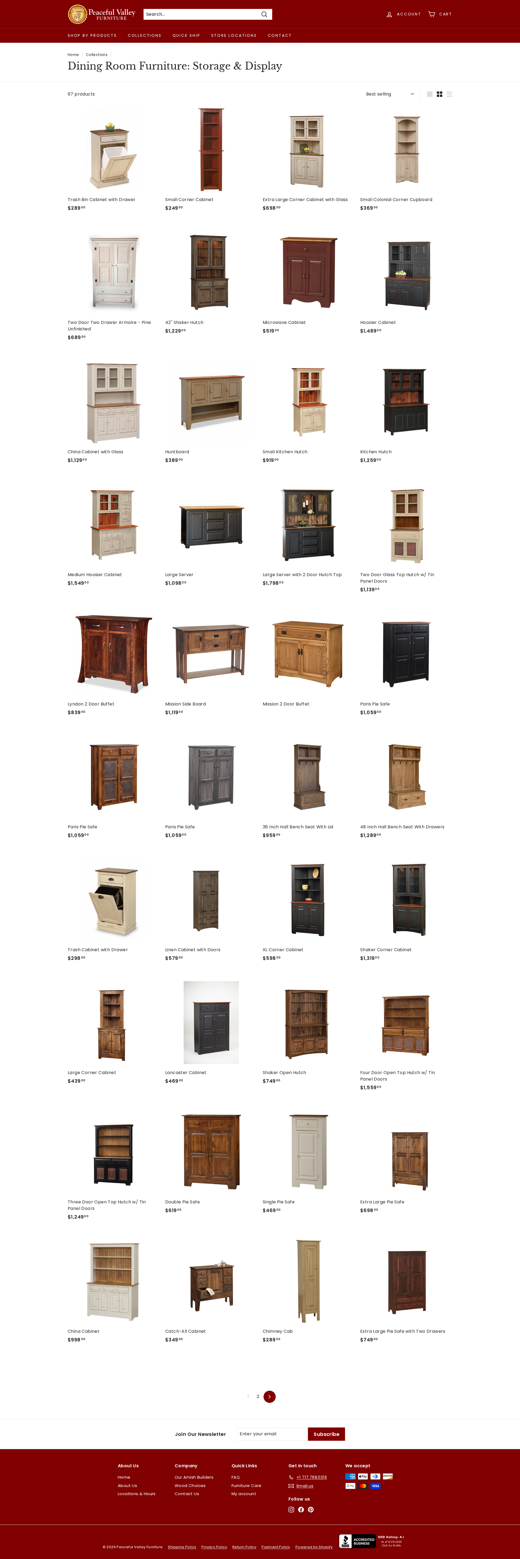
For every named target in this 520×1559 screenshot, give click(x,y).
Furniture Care (247, 1485)
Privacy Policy (214, 1547)
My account (244, 1493)
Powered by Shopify (314, 1547)
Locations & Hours (137, 1493)
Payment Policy (276, 1547)
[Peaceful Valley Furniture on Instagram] (291, 1510)
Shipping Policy (182, 1547)
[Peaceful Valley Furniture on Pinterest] (311, 1510)
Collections (145, 35)
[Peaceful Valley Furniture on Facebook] (301, 1510)
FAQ (236, 1477)
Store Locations (234, 35)
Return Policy (244, 1547)
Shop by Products (92, 35)
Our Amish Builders (194, 1477)
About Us (127, 1485)
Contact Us (187, 1493)
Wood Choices (190, 1485)
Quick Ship (186, 35)
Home (73, 54)
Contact (280, 35)
